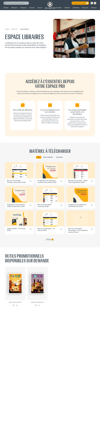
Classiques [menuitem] (23, 7)
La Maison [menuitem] (67, 7)
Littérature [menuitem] (14, 7)
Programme (59, 157)
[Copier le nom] (13, 305)
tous (38, 157)
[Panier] (95, 3)
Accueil (7, 29)
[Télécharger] (17, 305)
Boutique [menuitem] (94, 7)
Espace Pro (14, 29)
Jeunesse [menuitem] (32, 7)
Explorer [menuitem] (6, 7)
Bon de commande (48, 157)
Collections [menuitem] (75, 7)
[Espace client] (91, 3)
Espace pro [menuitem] (85, 7)
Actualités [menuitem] (58, 7)
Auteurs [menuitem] (39, 7)
